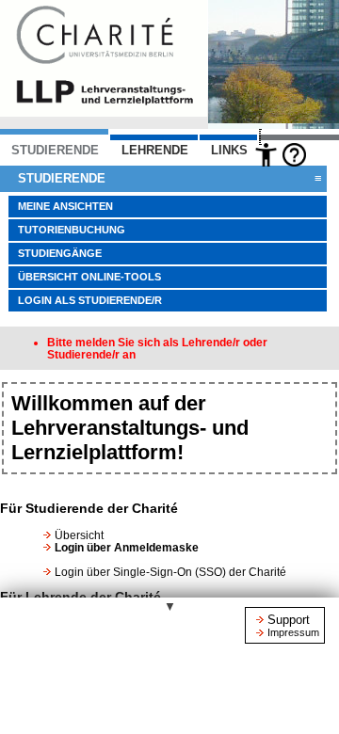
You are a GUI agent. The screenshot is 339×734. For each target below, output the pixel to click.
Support (288, 620)
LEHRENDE (154, 150)
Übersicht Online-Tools (89, 276)
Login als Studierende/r (90, 300)
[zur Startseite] (103, 112)
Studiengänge (60, 253)
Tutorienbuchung (71, 229)
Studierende (170, 178)
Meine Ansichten (65, 206)
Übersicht (79, 535)
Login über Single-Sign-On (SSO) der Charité (170, 572)
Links (229, 150)
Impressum (293, 632)
